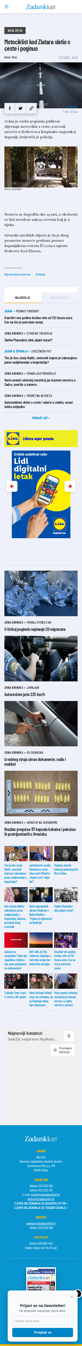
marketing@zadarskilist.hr (45, 1194)
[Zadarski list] (41, 7)
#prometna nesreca (17, 274)
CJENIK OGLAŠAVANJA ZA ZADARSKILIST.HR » (41, 1203)
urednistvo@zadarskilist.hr (41, 1223)
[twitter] (20, 108)
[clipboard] (31, 108)
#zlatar (40, 274)
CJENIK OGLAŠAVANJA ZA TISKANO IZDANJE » (41, 1207)
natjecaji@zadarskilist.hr (41, 1199)
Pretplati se (42, 1332)
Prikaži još (40, 418)
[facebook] (9, 108)
